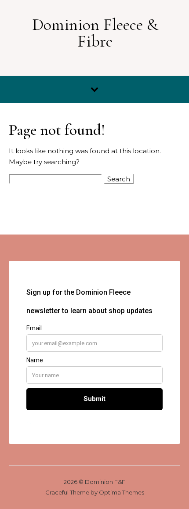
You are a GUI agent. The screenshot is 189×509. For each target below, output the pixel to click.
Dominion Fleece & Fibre (95, 32)
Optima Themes (121, 492)
